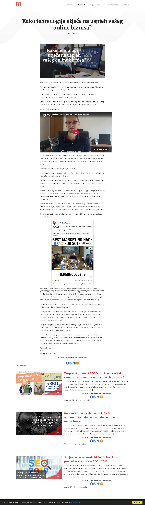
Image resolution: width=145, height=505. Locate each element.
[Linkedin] (74, 363)
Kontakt (125, 5)
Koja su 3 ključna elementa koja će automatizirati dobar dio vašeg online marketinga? (89, 417)
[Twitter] (70, 363)
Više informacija (76, 503)
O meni (100, 5)
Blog (91, 5)
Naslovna (69, 5)
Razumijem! (137, 502)
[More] (77, 363)
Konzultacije (113, 5)
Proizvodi (81, 5)
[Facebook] (67, 363)
